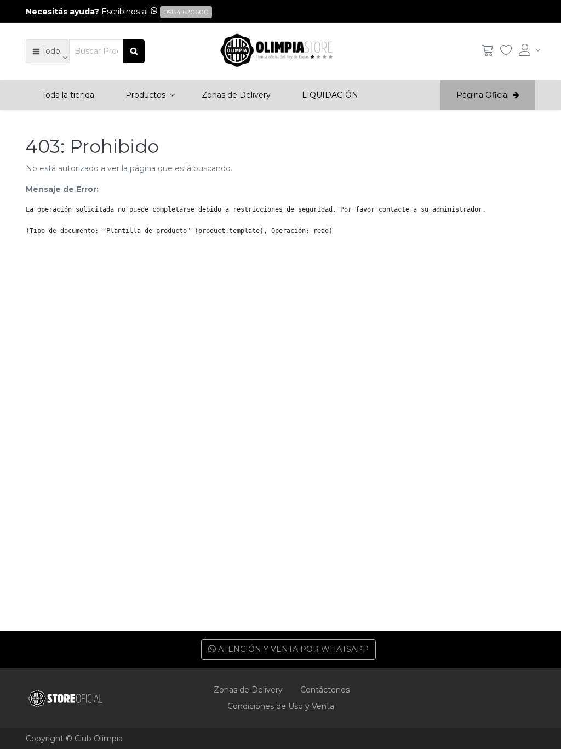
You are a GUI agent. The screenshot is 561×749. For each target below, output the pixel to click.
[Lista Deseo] (506, 53)
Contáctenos (325, 690)
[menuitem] (68, 95)
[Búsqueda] (134, 51)
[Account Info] (527, 50)
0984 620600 (186, 12)
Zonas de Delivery (248, 690)
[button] (47, 51)
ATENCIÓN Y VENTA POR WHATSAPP (292, 649)
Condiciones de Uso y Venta (280, 706)
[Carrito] (488, 53)
